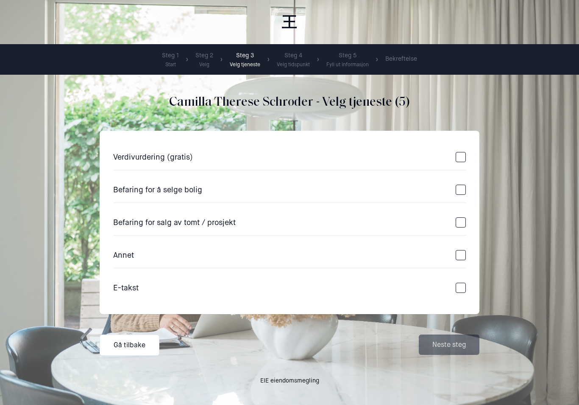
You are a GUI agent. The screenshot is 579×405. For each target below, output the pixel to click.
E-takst (126, 288)
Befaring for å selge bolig (157, 190)
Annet (123, 255)
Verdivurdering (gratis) (153, 157)
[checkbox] (461, 157)
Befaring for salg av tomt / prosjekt (174, 222)
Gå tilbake (129, 345)
